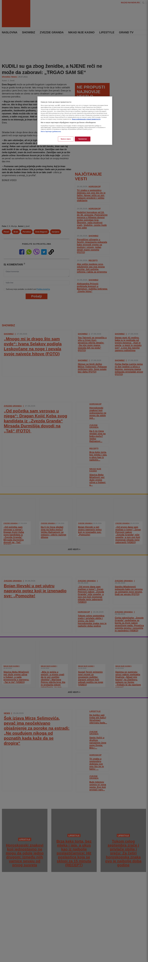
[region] (74, 120)
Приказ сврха (66, 139)
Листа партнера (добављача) (51, 131)
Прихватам (82, 139)
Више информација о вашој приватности (86, 119)
